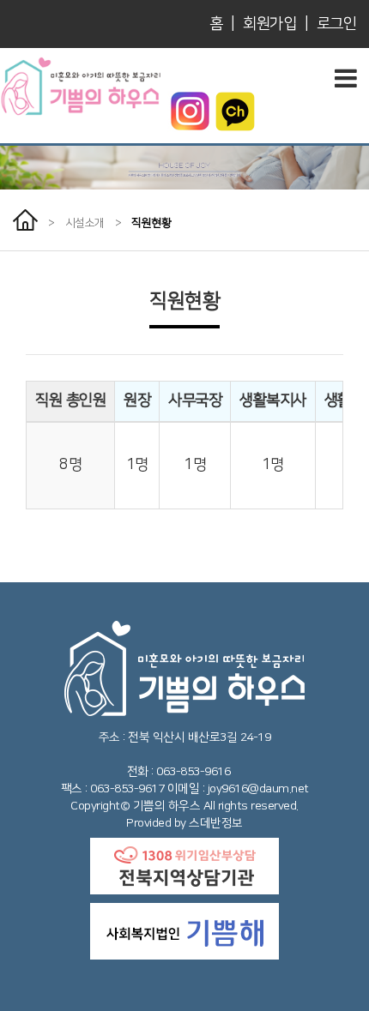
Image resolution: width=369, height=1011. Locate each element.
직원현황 (151, 223)
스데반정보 (216, 823)
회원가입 (269, 24)
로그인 (337, 24)
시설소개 (85, 223)
